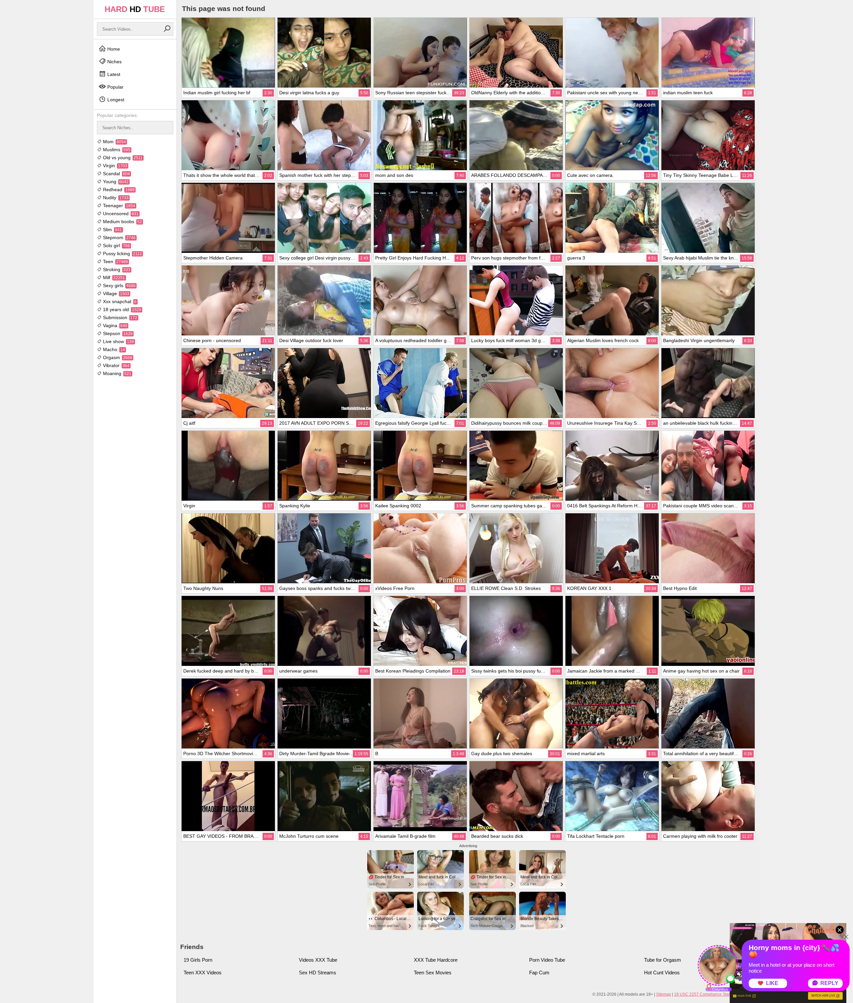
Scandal (116, 173)
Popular (115, 87)
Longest (115, 99)
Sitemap (663, 994)
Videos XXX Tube (318, 960)
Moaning (116, 373)
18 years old (121, 309)
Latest (113, 74)
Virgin (114, 165)
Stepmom (119, 237)
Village (115, 293)
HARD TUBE (135, 9)
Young (115, 181)
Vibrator (116, 365)
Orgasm (117, 357)
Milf (113, 277)
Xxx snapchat (119, 301)
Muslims (116, 149)
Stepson (117, 333)
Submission (119, 317)
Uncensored (120, 213)
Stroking (116, 269)
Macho (113, 349)
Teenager (118, 205)
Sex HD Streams (317, 972)
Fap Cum (539, 972)
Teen (115, 261)
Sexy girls (119, 285)
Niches (114, 61)
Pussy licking (122, 253)
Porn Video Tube (547, 960)
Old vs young (122, 157)
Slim (112, 229)
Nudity (115, 197)
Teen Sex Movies (432, 972)
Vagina (114, 325)
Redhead (118, 189)
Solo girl (116, 245)
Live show (118, 341)
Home (113, 49)
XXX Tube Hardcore (435, 960)
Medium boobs (122, 221)
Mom (114, 141)
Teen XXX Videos (203, 972)
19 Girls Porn (198, 960)
